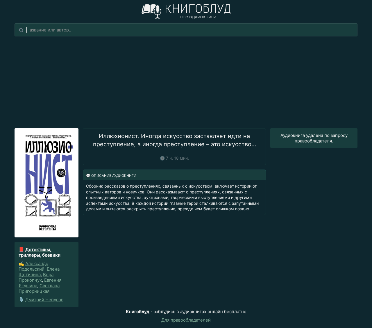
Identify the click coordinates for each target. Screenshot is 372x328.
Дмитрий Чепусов (44, 299)
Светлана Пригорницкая (39, 288)
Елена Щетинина (39, 271)
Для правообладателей (186, 320)
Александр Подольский (33, 266)
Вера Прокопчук (36, 277)
